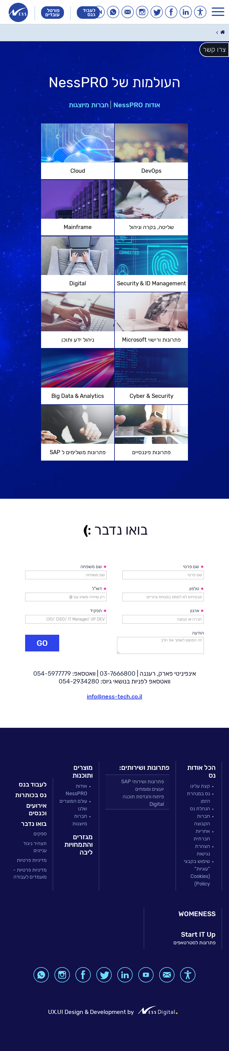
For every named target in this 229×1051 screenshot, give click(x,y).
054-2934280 (79, 681)
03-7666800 (117, 673)
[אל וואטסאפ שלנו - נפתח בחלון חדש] (113, 12)
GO (42, 643)
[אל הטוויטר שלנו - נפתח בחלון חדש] (157, 12)
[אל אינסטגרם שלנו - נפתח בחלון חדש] (142, 12)
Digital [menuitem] (156, 804)
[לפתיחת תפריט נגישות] (200, 12)
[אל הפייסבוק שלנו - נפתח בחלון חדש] (171, 12)
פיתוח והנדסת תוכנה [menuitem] (143, 797)
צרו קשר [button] (214, 49)
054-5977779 (52, 673)
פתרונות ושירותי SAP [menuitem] (142, 781)
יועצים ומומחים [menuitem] (149, 789)
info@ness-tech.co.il (114, 696)
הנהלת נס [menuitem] (200, 809)
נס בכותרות (31, 795)
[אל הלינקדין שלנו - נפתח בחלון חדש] (186, 12)
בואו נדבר (34, 824)
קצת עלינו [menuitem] (200, 786)
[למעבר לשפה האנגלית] (98, 12)
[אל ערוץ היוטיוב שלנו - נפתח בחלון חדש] (146, 974)
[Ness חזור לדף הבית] (18, 12)
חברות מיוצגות (89, 105)
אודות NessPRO (136, 105)
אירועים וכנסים (36, 809)
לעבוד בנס (33, 784)
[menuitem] (30, 833)
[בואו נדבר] (127, 12)
